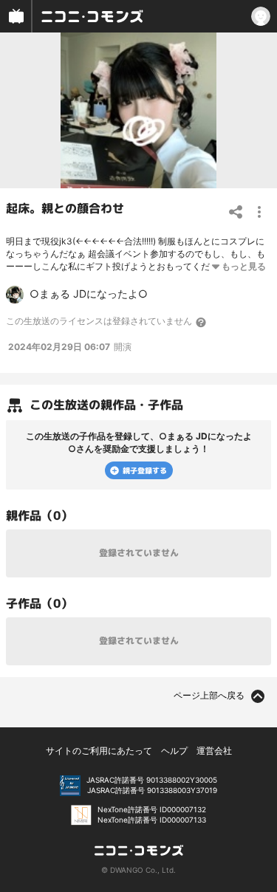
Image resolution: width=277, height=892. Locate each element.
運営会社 (214, 750)
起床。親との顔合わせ (65, 208)
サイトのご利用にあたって (99, 750)
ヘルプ (174, 750)
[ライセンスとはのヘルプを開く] (201, 322)
